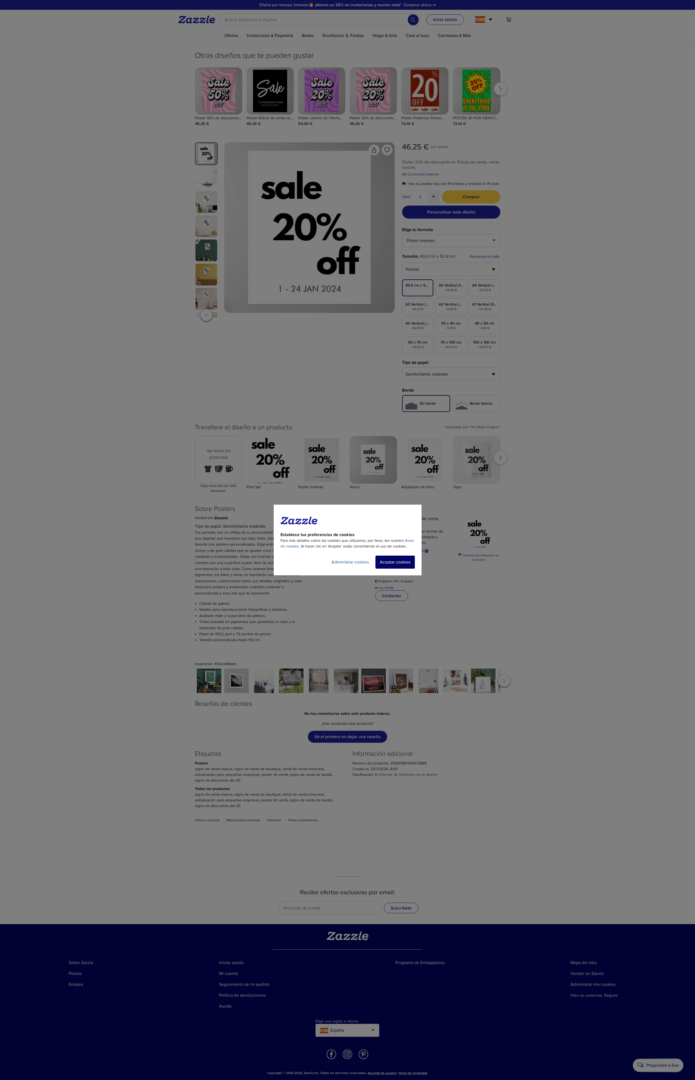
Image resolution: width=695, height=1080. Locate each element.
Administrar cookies (350, 562)
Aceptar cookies (395, 562)
